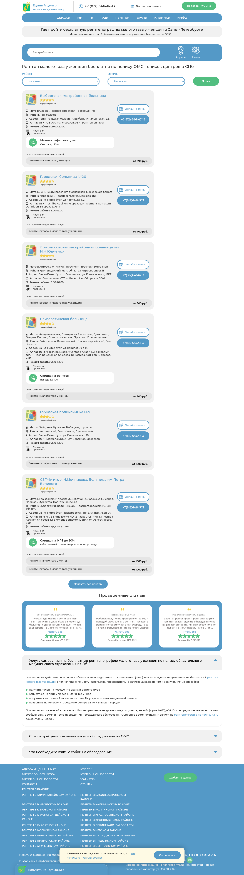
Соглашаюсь (167, 855)
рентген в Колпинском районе (104, 809)
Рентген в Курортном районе (44, 825)
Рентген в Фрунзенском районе (46, 845)
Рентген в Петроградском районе (47, 835)
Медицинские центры (84, 34)
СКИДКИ (63, 17)
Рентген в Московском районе (45, 830)
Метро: (113, 74)
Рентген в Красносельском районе (107, 814)
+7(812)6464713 (133, 200)
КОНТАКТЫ (29, 784)
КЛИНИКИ (162, 17)
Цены (196, 56)
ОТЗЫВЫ (86, 784)
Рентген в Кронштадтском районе (106, 820)
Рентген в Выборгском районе (45, 804)
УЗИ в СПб (87, 779)
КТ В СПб (86, 769)
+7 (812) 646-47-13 (100, 6)
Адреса (181, 56)
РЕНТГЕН (122, 17)
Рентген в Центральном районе (104, 845)
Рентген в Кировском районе (44, 809)
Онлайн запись (135, 108)
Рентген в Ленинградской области (107, 825)
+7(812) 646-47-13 (133, 119)
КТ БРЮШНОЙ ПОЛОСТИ (97, 774)
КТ (93, 17)
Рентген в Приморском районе (45, 840)
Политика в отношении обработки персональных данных (58, 855)
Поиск (206, 81)
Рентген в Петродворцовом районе (107, 835)
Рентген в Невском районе (100, 830)
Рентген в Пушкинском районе (104, 840)
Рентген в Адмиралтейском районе (49, 795)
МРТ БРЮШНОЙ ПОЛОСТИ (40, 779)
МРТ (80, 17)
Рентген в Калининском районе (105, 804)
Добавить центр (180, 777)
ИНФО (182, 17)
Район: (27, 74)
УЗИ (105, 17)
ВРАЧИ (142, 17)
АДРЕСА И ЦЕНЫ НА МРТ (39, 769)
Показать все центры (88, 584)
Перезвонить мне (199, 6)
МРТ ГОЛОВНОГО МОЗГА (38, 774)
